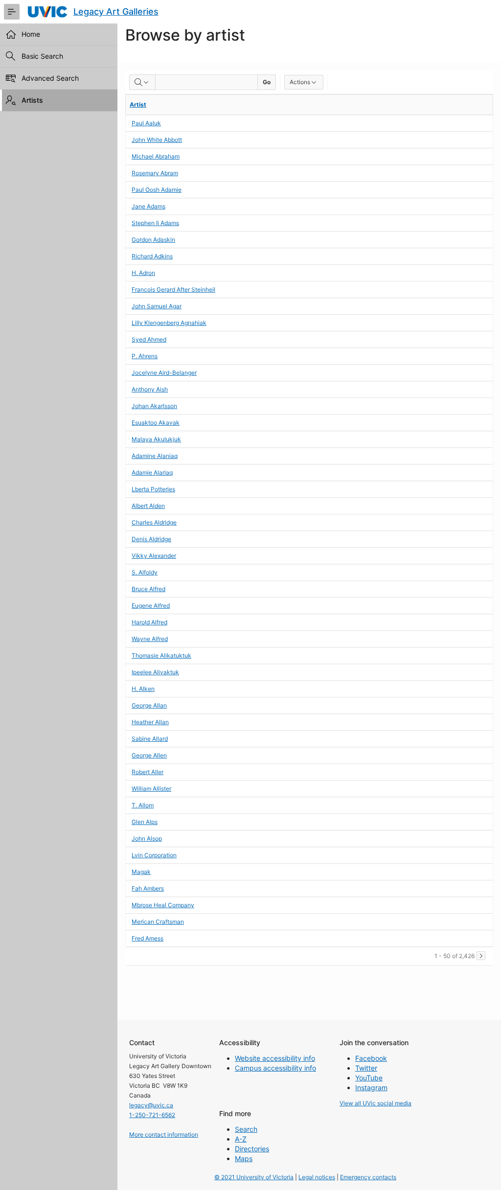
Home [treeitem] (31, 34)
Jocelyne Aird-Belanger (164, 372)
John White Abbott (157, 139)
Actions (300, 82)
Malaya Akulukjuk (156, 439)
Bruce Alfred (148, 589)
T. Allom (143, 805)
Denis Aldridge (151, 539)
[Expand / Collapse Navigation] (12, 12)
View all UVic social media (375, 1103)
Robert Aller (147, 772)
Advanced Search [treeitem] (50, 78)
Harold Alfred (149, 622)
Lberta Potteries (153, 489)
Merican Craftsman (158, 921)
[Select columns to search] (142, 82)
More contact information (163, 1134)
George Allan (149, 705)
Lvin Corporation (154, 855)
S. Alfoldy (145, 572)
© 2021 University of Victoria (254, 1177)
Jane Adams (148, 206)
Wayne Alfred (150, 638)
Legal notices (316, 1177)
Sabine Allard (150, 738)
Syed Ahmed (149, 339)
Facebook (371, 1058)
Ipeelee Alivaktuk (155, 672)
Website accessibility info (275, 1058)
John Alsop (147, 838)
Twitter (366, 1068)
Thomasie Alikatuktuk (161, 655)
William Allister (151, 788)
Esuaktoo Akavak (156, 422)
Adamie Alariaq (152, 472)
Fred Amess (147, 938)
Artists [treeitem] (32, 100)
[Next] (481, 955)
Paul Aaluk (146, 123)
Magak (141, 871)
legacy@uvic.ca (151, 1105)
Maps (243, 1158)
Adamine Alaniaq (155, 455)
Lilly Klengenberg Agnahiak (169, 322)
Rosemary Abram (155, 173)
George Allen (149, 755)
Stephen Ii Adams (155, 223)
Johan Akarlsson (154, 406)
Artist (138, 104)
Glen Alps (145, 821)
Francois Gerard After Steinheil (173, 289)
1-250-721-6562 (152, 1115)
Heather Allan (150, 722)
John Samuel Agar (157, 306)
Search (246, 1129)
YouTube (369, 1078)
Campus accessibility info (275, 1068)
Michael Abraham (156, 156)
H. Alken (143, 688)
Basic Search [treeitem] (42, 56)
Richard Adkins (152, 256)
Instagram (371, 1087)
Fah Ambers (148, 888)
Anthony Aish (150, 389)
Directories (252, 1148)
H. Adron (143, 272)
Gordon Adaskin (153, 239)
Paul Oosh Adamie (157, 189)
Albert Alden (148, 505)
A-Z (241, 1139)
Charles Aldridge (154, 522)
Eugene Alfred (151, 605)
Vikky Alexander (154, 555)
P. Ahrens (145, 356)
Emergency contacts (368, 1177)
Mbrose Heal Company (163, 905)
